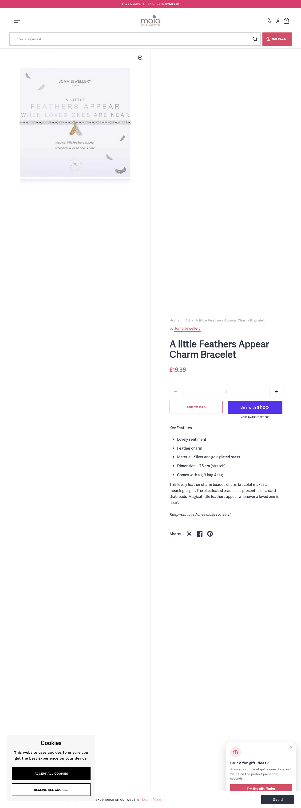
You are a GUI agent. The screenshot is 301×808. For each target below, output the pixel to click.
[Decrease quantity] (175, 391)
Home (175, 320)
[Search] (255, 39)
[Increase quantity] (276, 391)
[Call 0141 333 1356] (270, 21)
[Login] (278, 21)
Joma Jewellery (187, 328)
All (187, 320)
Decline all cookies (51, 790)
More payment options (255, 417)
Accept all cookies (51, 773)
